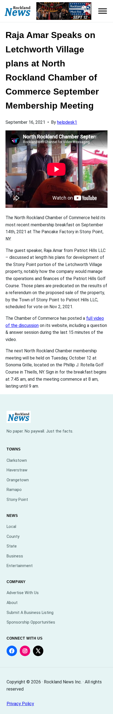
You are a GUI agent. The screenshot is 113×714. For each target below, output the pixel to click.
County (13, 536)
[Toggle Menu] (102, 11)
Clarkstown (17, 460)
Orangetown (18, 480)
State (12, 546)
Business (15, 556)
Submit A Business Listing (30, 612)
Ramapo (14, 489)
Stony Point (17, 499)
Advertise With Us (23, 592)
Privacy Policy (20, 703)
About (12, 602)
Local (11, 526)
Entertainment (20, 565)
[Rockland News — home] (17, 11)
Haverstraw (17, 470)
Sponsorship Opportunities (31, 622)
